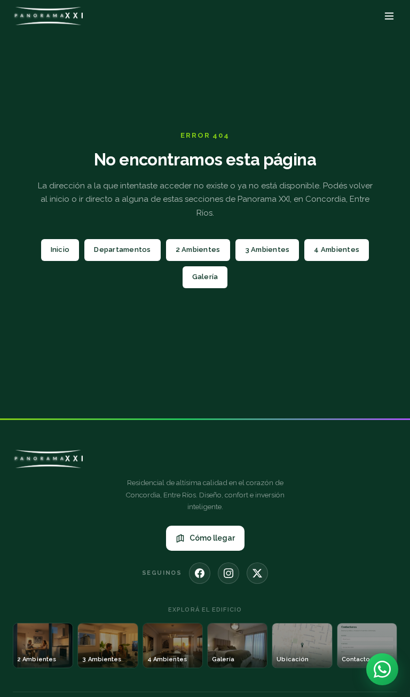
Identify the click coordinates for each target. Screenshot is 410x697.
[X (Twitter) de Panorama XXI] (257, 573)
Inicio (60, 249)
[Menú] (389, 16)
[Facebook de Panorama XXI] (199, 573)
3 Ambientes (267, 249)
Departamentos (122, 249)
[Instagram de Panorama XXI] (228, 573)
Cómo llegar (212, 538)
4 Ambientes (336, 249)
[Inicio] (48, 16)
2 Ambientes (198, 249)
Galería (205, 277)
